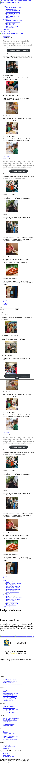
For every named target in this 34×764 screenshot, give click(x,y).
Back (4, 37)
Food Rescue (6, 722)
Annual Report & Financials (13, 10)
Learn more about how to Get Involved (18, 50)
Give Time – (9, 706)
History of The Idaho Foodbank (14, 20)
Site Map (5, 753)
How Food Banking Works (13, 22)
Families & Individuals (8, 733)
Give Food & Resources (9, 712)
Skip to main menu (4, 0)
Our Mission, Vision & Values (13, 7)
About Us (5, 6)
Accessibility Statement (9, 756)
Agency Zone (6, 29)
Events (5, 300)
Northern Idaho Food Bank (10, 681)
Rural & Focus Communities (10, 736)
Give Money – (9, 708)
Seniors (5, 734)
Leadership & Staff (11, 9)
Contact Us (9, 17)
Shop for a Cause (7, 711)
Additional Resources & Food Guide (12, 684)
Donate (5, 304)
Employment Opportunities (13, 13)
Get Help (21, 33)
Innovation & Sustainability (10, 739)
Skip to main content (15, 0)
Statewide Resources (8, 682)
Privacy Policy (6, 755)
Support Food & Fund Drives (10, 709)
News (4, 301)
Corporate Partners (11, 15)
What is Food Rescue (11, 25)
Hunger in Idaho (10, 23)
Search (1, 3)
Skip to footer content (25, 0)
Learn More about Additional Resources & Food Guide (18, 376)
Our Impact (6, 156)
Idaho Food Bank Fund (12, 26)
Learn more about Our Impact (18, 171)
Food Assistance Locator (9, 679)
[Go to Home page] (9, 32)
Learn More (6, 19)
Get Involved (6, 36)
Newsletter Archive (11, 27)
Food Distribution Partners (13, 12)
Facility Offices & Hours (12, 16)
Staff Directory (7, 745)
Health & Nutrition (8, 737)
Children (5, 732)
